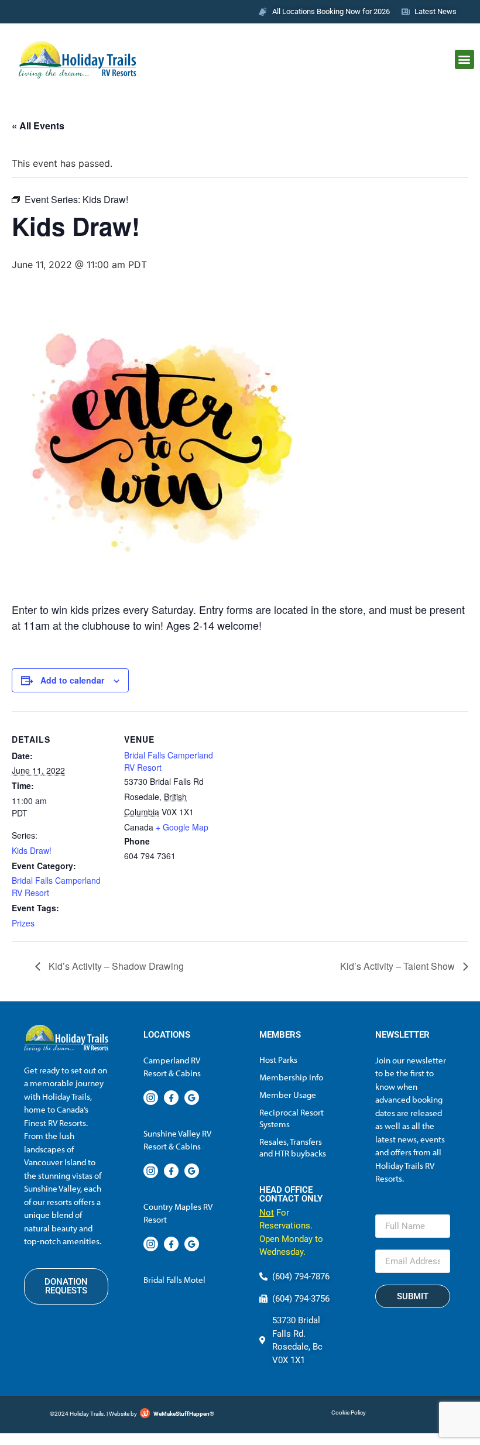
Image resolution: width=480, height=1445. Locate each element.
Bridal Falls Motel (174, 1279)
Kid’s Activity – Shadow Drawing (115, 966)
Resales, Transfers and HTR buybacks (292, 1147)
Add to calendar (72, 680)
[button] (464, 59)
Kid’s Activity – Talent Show (398, 966)
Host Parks (278, 1059)
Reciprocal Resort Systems (291, 1118)
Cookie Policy (348, 1412)
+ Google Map (182, 827)
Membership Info (291, 1077)
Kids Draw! (32, 850)
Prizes (23, 923)
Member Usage (287, 1094)
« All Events (38, 125)
